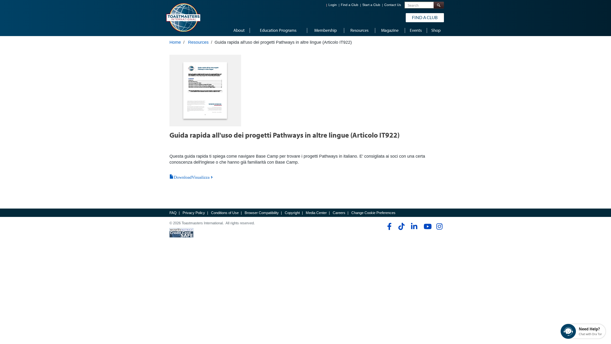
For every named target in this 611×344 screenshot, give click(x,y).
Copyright (292, 213)
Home (175, 42)
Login (332, 5)
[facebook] (388, 226)
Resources (198, 42)
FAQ (173, 213)
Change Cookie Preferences (373, 213)
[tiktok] (401, 226)
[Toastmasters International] (183, 17)
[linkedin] (414, 226)
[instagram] (439, 226)
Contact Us (392, 5)
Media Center (316, 213)
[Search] (438, 5)
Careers (339, 213)
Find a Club (349, 5)
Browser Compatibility (262, 213)
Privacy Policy (194, 213)
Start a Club (371, 5)
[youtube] (426, 226)
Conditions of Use (225, 213)
